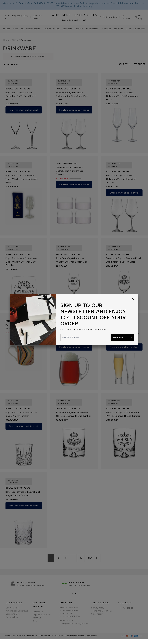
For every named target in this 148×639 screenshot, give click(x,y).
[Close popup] (133, 299)
